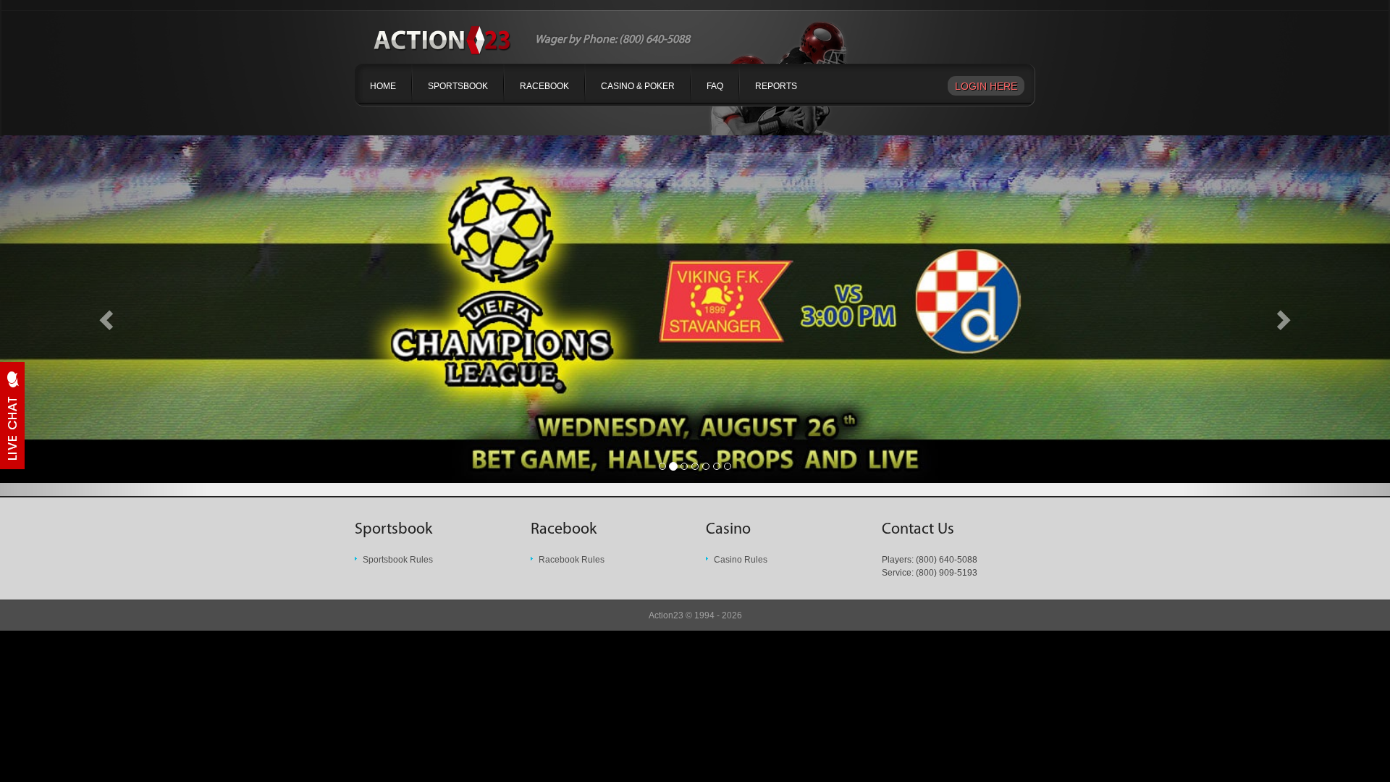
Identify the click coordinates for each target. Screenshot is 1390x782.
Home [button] (383, 86)
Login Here (986, 86)
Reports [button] (776, 86)
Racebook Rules (572, 560)
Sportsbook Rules (398, 560)
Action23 (666, 615)
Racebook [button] (544, 86)
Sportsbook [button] (458, 86)
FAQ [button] (715, 86)
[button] (104, 315)
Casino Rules (740, 560)
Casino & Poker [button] (638, 86)
